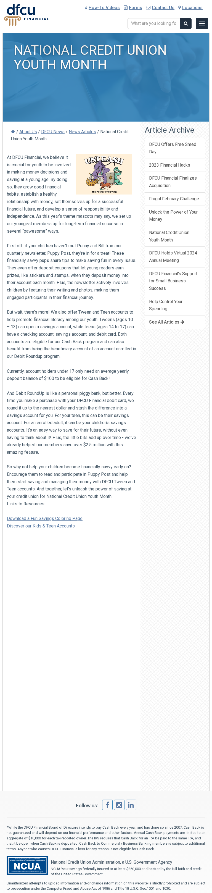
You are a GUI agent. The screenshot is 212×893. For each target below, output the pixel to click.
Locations (192, 7)
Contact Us (163, 7)
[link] (107, 805)
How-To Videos (104, 7)
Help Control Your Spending (165, 305)
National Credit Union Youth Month (169, 236)
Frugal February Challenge (174, 198)
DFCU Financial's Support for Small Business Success (173, 281)
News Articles (82, 131)
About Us (28, 131)
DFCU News (53, 131)
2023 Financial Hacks (169, 165)
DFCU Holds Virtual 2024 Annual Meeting (173, 256)
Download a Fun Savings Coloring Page (45, 518)
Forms (135, 7)
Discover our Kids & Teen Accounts (41, 526)
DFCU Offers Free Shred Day (172, 148)
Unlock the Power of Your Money (173, 215)
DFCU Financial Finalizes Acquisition (173, 181)
